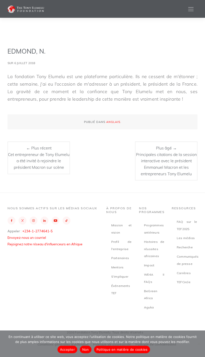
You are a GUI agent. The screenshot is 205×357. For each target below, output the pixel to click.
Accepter (67, 349)
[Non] (198, 343)
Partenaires (120, 258)
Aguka (149, 307)
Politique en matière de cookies (122, 349)
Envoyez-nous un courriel (27, 238)
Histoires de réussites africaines (154, 249)
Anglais (113, 122)
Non (85, 349)
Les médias (186, 238)
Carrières (184, 273)
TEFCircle (183, 282)
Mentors (117, 267)
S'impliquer (119, 276)
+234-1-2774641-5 (37, 231)
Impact (149, 265)
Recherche (185, 247)
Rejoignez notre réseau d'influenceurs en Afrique (45, 244)
